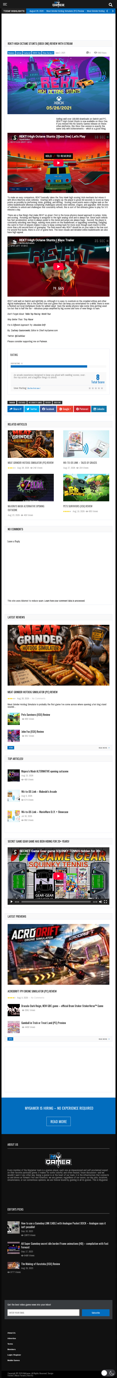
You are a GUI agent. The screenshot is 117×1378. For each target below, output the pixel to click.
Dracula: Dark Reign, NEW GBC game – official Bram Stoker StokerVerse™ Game (62, 1006)
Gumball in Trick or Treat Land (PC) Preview (43, 1023)
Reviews (11, 52)
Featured (27, 52)
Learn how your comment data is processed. (64, 600)
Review (48, 402)
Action (18, 52)
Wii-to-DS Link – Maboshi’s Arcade (39, 771)
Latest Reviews (16, 617)
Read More (58, 1121)
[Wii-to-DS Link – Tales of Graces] (86, 444)
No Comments (38, 698)
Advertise (11, 1338)
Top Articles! (15, 759)
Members (11, 1349)
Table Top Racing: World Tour (38, 314)
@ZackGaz (20, 336)
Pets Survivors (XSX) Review (77, 506)
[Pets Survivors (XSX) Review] (86, 487)
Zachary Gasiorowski (20, 330)
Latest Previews (17, 916)
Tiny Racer (28, 319)
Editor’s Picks (15, 1209)
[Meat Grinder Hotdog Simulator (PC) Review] (31, 444)
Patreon (43, 341)
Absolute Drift (39, 325)
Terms (10, 1344)
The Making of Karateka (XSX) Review (40, 1264)
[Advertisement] (60, 23)
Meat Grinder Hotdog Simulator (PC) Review (31, 463)
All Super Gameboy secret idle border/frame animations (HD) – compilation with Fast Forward (64, 1245)
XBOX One (37, 52)
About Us (11, 1333)
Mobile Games (13, 1360)
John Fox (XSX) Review (32, 731)
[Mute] (100, 901)
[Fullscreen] (105, 901)
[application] (58, 876)
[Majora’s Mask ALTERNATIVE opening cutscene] (31, 487)
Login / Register (14, 1355)
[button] (108, 1372)
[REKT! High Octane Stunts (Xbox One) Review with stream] (58, 85)
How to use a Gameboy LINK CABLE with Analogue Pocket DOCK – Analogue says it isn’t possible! (63, 1225)
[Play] (11, 901)
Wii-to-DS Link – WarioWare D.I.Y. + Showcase (44, 791)
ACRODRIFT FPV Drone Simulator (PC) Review (32, 991)
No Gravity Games (35, 402)
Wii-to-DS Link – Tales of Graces (80, 463)
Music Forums (20, 1375)
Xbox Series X (48, 52)
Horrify (30, 1375)
